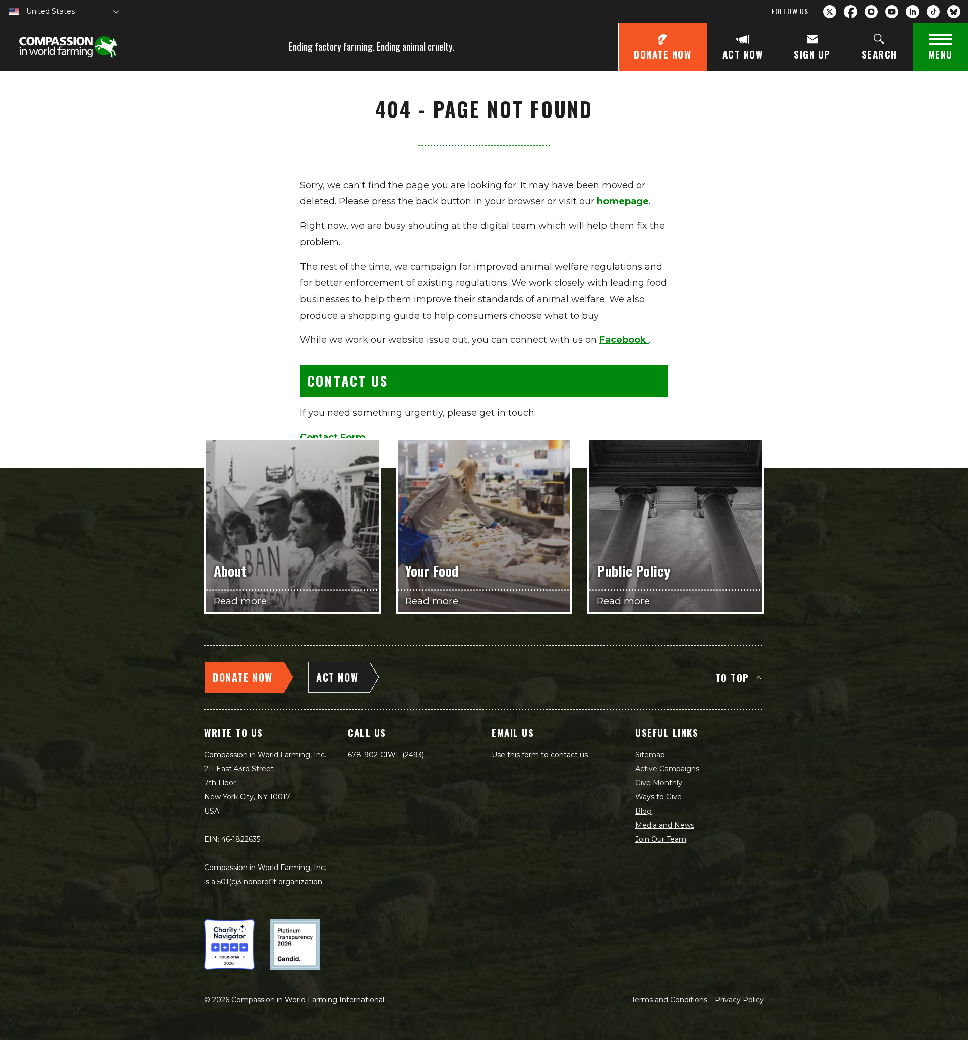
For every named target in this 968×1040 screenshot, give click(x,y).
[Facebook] (850, 11)
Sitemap (650, 754)
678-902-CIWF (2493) (386, 754)
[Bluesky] (953, 11)
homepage (623, 201)
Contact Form (333, 437)
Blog (643, 811)
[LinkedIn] (912, 11)
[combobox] (27, 11)
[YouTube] (891, 11)
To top (732, 677)
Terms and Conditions (669, 999)
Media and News (664, 825)
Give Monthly (658, 782)
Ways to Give (658, 796)
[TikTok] (933, 11)
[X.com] (829, 11)
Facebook (624, 339)
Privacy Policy (739, 999)
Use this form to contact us (540, 754)
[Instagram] (871, 11)
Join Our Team (660, 839)
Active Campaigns (667, 768)
